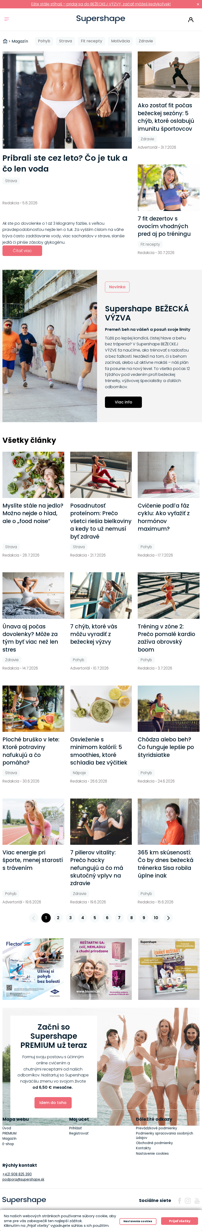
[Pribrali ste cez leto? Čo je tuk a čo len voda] (67, 99)
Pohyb (44, 41)
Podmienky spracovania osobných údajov (164, 1135)
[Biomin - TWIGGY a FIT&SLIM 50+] (101, 969)
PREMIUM (9, 1133)
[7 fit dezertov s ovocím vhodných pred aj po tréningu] (169, 187)
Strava (65, 41)
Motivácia (120, 41)
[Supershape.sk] (100, 19)
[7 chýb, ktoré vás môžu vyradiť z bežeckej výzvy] (101, 595)
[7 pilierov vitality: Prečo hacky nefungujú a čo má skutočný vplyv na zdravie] (101, 822)
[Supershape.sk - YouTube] (197, 1201)
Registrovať (78, 1133)
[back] (33, 918)
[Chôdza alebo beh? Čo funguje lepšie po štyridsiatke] (169, 709)
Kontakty (143, 1148)
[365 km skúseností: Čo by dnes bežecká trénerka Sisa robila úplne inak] (169, 822)
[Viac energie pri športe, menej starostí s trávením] (33, 822)
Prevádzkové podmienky (156, 1128)
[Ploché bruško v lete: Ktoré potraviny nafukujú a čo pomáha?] (33, 709)
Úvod (6, 1128)
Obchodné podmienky (154, 1143)
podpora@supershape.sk (23, 1179)
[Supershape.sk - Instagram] (188, 1201)
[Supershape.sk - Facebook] (179, 1201)
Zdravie (146, 41)
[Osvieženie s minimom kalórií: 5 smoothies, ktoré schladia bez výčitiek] (101, 709)
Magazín (9, 1138)
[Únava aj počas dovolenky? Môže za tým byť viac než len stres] (33, 595)
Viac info (123, 402)
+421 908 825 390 (17, 1174)
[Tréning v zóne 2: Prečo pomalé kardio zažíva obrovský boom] (169, 595)
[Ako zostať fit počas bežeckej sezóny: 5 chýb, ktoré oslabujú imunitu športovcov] (169, 74)
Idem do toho (53, 1102)
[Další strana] (168, 918)
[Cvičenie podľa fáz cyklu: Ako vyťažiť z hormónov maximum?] (169, 475)
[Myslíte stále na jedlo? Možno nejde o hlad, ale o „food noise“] (33, 475)
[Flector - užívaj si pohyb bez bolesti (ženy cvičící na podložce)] (33, 969)
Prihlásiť (190, 19)
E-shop (8, 1144)
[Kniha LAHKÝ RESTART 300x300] (169, 969)
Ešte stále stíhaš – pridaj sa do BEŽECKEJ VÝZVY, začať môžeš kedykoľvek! (101, 4)
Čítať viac (22, 251)
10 (156, 918)
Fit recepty (91, 41)
